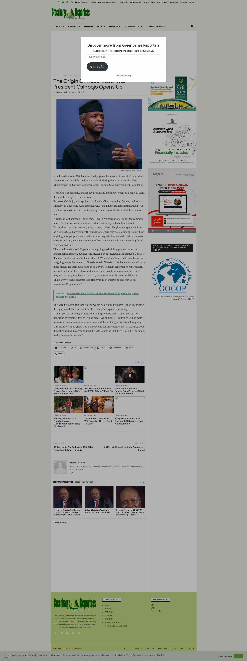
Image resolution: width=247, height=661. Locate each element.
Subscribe (95, 67)
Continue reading (123, 75)
